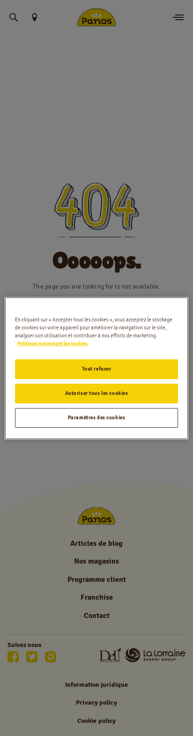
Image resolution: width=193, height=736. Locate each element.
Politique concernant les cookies (52, 343)
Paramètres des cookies (97, 417)
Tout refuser (96, 368)
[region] (96, 368)
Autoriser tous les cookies (96, 393)
